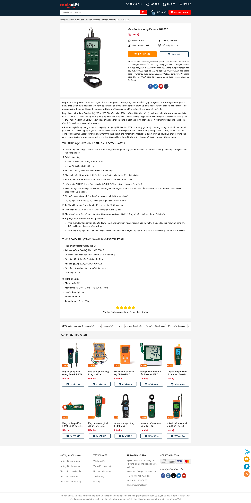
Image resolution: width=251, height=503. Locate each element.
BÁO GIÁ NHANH (181, 12)
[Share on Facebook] (150, 86)
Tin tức (171, 4)
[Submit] (143, 12)
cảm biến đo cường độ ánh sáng (87, 326)
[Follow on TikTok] (173, 475)
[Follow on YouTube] (184, 475)
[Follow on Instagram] (168, 475)
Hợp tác (154, 4)
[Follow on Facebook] (163, 475)
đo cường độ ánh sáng (155, 326)
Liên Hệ (187, 4)
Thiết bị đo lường (77, 20)
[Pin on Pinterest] (160, 86)
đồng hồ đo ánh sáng (176, 326)
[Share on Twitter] (155, 86)
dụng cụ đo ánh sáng (134, 326)
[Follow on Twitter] (178, 475)
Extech (146, 45)
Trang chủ (136, 4)
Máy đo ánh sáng (93, 20)
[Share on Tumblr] (166, 86)
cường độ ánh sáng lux (113, 326)
